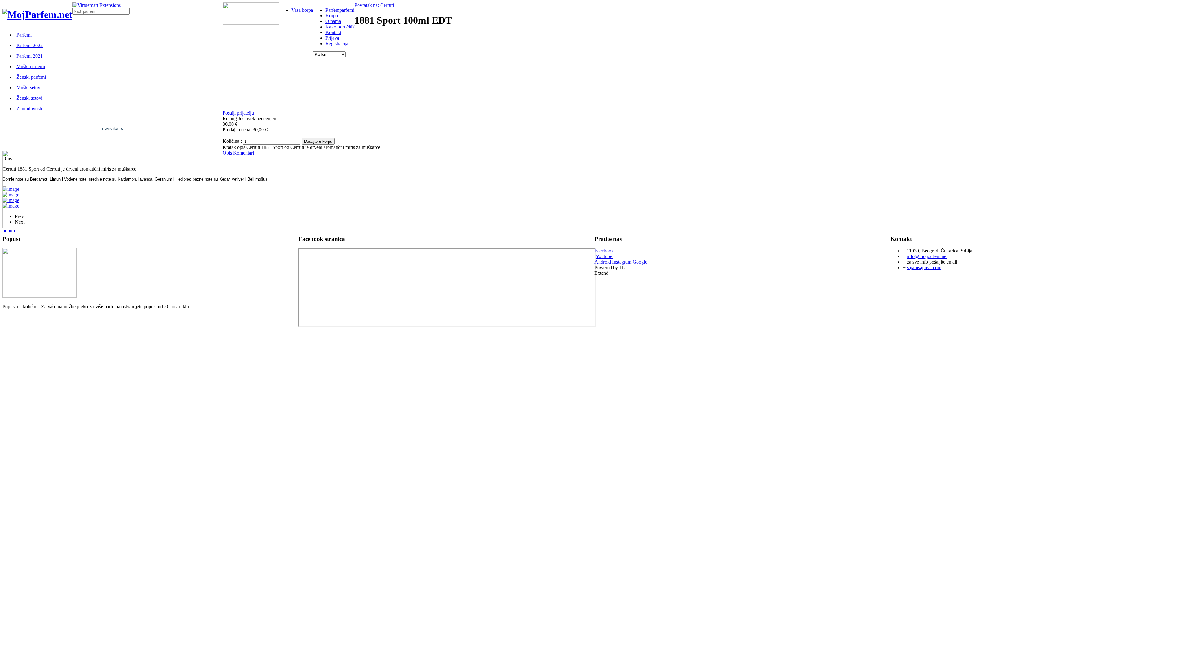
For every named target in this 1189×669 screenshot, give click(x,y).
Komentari (243, 152)
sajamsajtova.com (924, 267)
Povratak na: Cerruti (374, 5)
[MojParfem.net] (37, 14)
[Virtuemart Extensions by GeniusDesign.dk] (96, 5)
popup (8, 230)
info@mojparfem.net (927, 256)
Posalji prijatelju (238, 113)
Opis (227, 152)
